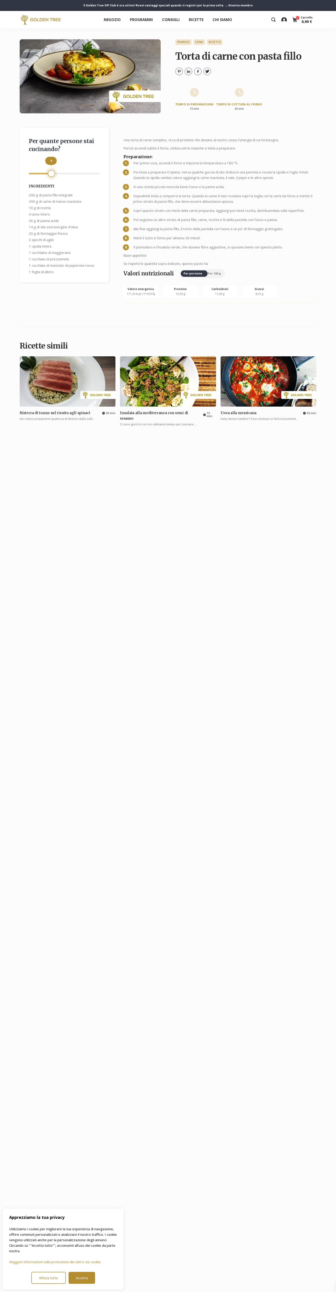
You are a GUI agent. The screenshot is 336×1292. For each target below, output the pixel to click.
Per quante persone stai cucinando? (61, 145)
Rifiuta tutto (48, 1278)
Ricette (196, 19)
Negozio (112, 19)
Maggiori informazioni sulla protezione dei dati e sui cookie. (55, 1262)
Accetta (82, 1278)
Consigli (171, 19)
